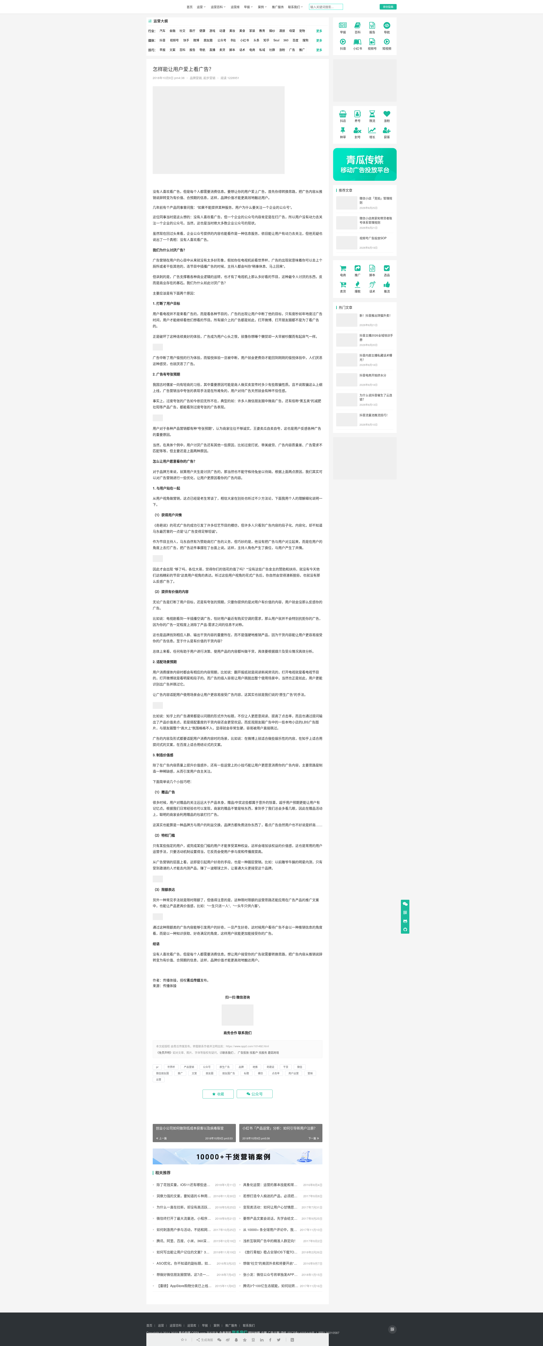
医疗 (192, 30)
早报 (247, 7)
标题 (230, 715)
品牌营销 (196, 78)
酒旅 (282, 30)
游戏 (212, 30)
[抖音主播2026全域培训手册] (346, 336)
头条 (256, 40)
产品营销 (180, 428)
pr (157, 1067)
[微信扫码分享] (219, 1339)
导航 (202, 49)
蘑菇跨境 (273, 1052)
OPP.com (198, 1333)
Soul (276, 40)
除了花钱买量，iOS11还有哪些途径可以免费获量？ (195, 1184)
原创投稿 (388, 6)
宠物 (302, 30)
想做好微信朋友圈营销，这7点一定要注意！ (190, 1274)
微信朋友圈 (256, 400)
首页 (190, 7)
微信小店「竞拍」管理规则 (376, 200)
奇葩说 (161, 525)
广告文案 (274, 1333)
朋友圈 (208, 40)
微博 (196, 40)
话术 (242, 49)
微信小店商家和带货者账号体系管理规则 (376, 220)
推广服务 (278, 7)
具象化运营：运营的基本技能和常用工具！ (275, 1184)
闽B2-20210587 (328, 1333)
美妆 (232, 30)
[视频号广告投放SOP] (346, 238)
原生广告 (286, 694)
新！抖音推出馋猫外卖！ (376, 315)
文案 (172, 49)
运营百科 (217, 7)
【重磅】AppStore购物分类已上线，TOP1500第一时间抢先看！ (196, 1285)
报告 (192, 49)
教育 (262, 30)
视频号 (174, 40)
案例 (261, 7)
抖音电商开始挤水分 (373, 375)
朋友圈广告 (263, 722)
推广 (302, 49)
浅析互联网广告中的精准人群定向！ (270, 1240)
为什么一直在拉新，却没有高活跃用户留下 (189, 1207)
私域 (262, 49)
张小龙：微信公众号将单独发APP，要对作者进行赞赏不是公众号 (282, 1274)
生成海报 (206, 1340)
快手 (186, 40)
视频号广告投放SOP (373, 238)
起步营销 (209, 78)
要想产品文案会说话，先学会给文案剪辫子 (275, 1218)
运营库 (235, 7)
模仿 (234, 525)
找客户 (254, 1052)
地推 (254, 634)
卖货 (222, 49)
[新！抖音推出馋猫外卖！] (346, 316)
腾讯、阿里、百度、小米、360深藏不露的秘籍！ (193, 1240)
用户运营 (293, 1073)
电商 (252, 49)
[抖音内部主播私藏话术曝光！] (346, 355)
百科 (182, 49)
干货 (203, 634)
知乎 (266, 40)
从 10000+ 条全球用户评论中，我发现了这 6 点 (278, 1229)
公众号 (221, 40)
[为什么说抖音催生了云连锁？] (346, 395)
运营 (200, 7)
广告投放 (243, 1052)
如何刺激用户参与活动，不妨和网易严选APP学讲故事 (196, 1229)
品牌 (224, 197)
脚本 (232, 49)
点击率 (287, 715)
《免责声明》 (164, 1052)
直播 (212, 49)
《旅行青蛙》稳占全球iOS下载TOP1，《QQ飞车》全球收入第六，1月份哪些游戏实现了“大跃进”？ (282, 1252)
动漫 (222, 30)
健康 (202, 30)
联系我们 (294, 7)
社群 (272, 49)
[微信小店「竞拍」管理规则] (346, 198)
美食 (242, 30)
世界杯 (263, 260)
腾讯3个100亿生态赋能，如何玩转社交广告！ (277, 1285)
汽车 (162, 30)
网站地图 (254, 1333)
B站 (233, 40)
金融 (172, 30)
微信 (299, 1067)
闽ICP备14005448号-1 (302, 1333)
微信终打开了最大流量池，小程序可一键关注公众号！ (196, 1218)
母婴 (292, 30)
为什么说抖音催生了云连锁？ (376, 397)
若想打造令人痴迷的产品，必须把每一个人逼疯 (278, 1195)
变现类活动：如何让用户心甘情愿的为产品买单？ (280, 1207)
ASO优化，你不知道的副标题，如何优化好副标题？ (196, 1263)
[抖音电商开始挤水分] (346, 375)
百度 (295, 40)
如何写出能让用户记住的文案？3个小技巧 (188, 1252)
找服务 (263, 1052)
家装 (252, 30)
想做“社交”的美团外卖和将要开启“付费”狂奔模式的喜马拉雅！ (282, 1263)
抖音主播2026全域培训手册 (376, 337)
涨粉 (282, 49)
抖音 (162, 40)
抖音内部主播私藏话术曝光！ (376, 357)
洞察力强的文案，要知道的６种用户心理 (187, 1195)
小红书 (244, 40)
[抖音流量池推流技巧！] (346, 415)
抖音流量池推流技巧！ (374, 415)
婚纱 (272, 30)
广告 (292, 49)
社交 (182, 30)
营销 (163, 260)
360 (285, 40)
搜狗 (305, 40)
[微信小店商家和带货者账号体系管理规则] (346, 218)
